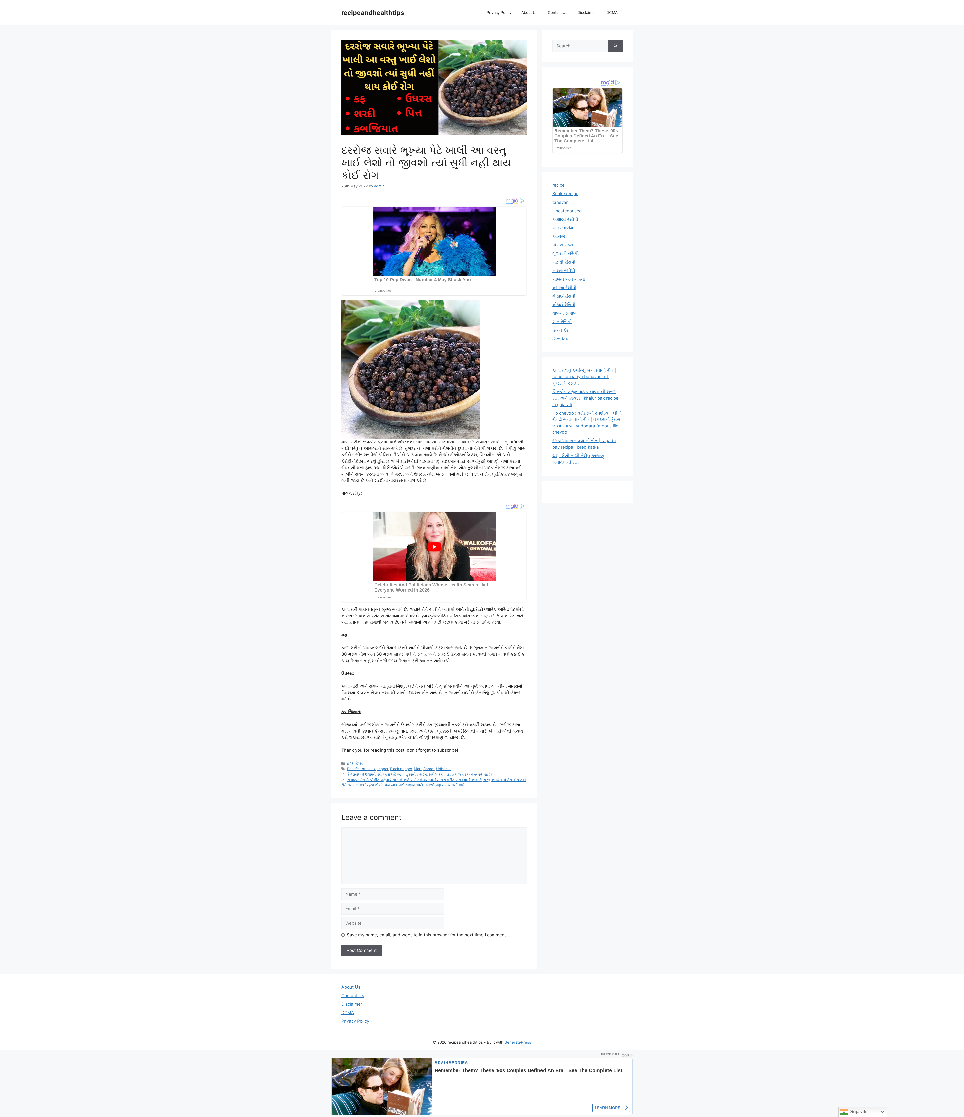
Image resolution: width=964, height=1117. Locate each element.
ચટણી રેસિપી (563, 262)
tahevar (560, 202)
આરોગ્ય (559, 236)
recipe (558, 185)
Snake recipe (565, 193)
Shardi (428, 769)
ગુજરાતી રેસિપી (565, 253)
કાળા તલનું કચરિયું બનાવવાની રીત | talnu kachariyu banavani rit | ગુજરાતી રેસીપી (584, 377)
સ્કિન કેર (560, 330)
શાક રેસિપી (562, 321)
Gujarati (857, 1111)
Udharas (443, 769)
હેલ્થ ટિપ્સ (355, 763)
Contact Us (557, 12)
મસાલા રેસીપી (564, 287)
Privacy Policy (499, 12)
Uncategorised (567, 210)
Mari (417, 769)
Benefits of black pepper (367, 769)
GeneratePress (517, 1042)
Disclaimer (586, 12)
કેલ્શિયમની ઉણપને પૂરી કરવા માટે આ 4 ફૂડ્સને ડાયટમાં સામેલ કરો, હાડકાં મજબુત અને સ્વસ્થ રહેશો (419, 774)
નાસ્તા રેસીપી (563, 270)
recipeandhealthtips (372, 12)
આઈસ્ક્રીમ (562, 227)
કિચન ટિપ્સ (562, 244)
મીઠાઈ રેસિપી (563, 296)
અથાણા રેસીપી (565, 219)
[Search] (615, 46)
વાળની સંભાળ (564, 313)
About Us (529, 12)
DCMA (612, 12)
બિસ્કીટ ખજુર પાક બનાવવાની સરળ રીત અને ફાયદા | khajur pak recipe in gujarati (585, 398)
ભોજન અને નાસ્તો (568, 279)
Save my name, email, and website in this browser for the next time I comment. (427, 934)
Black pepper (401, 769)
